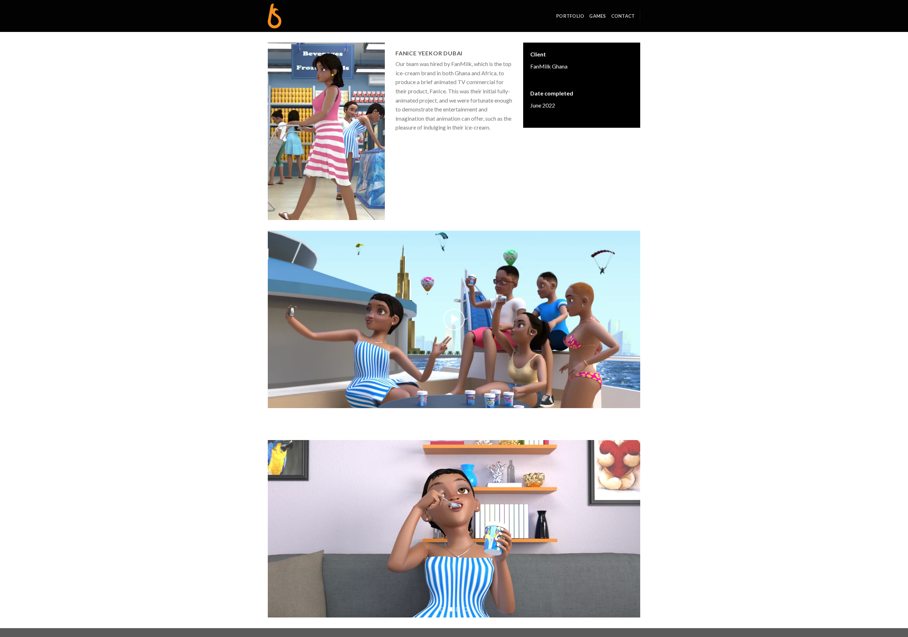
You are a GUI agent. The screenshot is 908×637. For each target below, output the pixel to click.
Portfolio (570, 16)
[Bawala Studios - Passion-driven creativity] (303, 16)
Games (597, 16)
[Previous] (284, 529)
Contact (623, 16)
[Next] (624, 529)
